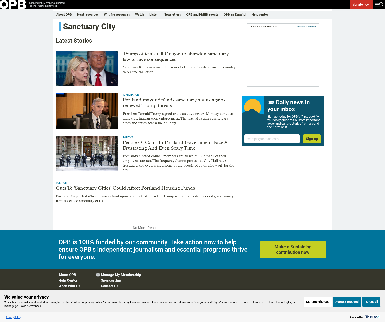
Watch (139, 14)
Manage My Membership (121, 275)
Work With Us (69, 286)
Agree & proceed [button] (347, 301)
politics (128, 137)
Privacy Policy (13, 317)
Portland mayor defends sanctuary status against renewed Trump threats (175, 102)
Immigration (131, 94)
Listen (153, 14)
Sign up (312, 139)
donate (361, 4)
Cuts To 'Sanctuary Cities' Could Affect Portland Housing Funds (125, 188)
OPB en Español (235, 14)
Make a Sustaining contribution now (292, 249)
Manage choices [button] (317, 301)
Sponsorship (111, 280)
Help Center (68, 280)
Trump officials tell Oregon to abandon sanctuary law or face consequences (176, 56)
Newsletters (172, 14)
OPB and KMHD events (202, 14)
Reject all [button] (371, 301)
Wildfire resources (117, 14)
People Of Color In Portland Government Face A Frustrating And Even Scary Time (175, 145)
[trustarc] (372, 317)
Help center (260, 14)
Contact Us (109, 286)
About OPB (64, 14)
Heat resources (88, 14)
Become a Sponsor (306, 26)
